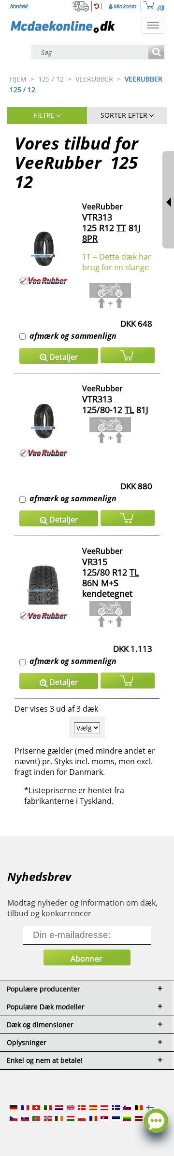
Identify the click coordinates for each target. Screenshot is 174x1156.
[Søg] (156, 53)
